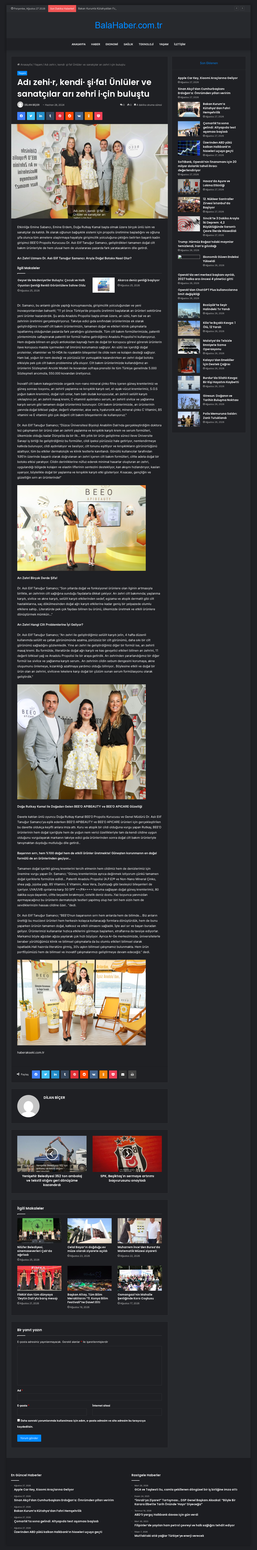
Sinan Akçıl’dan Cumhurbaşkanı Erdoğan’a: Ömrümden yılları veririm (204, 91)
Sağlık (128, 44)
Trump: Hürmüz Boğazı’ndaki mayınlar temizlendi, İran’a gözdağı (206, 244)
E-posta (23, 1405)
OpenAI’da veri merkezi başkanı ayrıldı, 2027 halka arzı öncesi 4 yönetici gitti (206, 277)
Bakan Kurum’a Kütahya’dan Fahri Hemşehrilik (106, 8)
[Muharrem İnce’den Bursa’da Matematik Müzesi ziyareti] (140, 1230)
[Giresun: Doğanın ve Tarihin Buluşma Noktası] (189, 401)
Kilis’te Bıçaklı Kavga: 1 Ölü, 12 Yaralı (219, 325)
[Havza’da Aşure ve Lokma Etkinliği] (189, 186)
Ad (20, 1390)
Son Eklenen (209, 63)
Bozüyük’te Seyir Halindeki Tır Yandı (216, 307)
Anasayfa (79, 44)
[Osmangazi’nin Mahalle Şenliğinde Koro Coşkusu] (140, 1278)
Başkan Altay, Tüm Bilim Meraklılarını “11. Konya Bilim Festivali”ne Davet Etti (87, 1298)
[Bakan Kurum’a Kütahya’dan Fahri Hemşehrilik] (189, 109)
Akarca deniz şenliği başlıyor (139, 280)
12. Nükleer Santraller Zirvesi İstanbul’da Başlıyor (218, 203)
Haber (95, 44)
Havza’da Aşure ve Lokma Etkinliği (216, 183)
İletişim (179, 44)
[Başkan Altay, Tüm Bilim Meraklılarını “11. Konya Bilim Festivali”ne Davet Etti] (89, 1278)
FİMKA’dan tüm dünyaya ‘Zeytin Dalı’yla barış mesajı (37, 1296)
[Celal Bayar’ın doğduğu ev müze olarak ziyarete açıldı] (89, 1230)
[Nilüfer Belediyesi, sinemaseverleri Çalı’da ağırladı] (39, 1230)
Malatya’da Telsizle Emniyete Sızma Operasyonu (217, 345)
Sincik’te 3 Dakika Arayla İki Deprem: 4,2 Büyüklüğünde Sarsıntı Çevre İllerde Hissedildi (221, 224)
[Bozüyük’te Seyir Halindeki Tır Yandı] (189, 310)
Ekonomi (112, 44)
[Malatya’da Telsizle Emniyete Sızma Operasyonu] (189, 346)
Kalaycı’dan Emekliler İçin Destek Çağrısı (218, 362)
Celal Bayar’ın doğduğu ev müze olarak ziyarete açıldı (87, 1249)
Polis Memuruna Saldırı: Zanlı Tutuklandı (220, 416)
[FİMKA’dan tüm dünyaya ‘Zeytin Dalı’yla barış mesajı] (39, 1278)
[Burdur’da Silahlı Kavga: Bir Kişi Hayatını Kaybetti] (189, 383)
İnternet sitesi (101, 1405)
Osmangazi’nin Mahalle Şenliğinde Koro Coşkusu (136, 1296)
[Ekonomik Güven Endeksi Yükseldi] (189, 262)
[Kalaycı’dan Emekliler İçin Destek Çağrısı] (189, 365)
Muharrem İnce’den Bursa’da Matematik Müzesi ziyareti (139, 1249)
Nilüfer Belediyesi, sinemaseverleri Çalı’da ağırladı (34, 1251)
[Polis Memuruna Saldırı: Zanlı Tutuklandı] (189, 419)
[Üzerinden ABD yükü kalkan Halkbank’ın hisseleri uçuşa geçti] (189, 148)
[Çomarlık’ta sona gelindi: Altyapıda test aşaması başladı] (189, 128)
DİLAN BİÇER (32, 104)
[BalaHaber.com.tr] (128, 25)
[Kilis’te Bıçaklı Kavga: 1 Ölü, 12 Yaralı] (189, 328)
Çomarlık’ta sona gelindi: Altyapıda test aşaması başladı (219, 127)
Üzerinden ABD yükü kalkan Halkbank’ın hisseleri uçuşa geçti (218, 146)
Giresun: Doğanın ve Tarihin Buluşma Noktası (221, 398)
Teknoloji (146, 44)
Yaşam (163, 44)
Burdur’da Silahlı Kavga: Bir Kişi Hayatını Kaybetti (221, 380)
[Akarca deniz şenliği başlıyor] (104, 285)
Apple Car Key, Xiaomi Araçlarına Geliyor (208, 78)
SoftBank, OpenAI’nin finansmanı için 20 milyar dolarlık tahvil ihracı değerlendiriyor (207, 166)
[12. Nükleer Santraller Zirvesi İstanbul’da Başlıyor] (189, 204)
